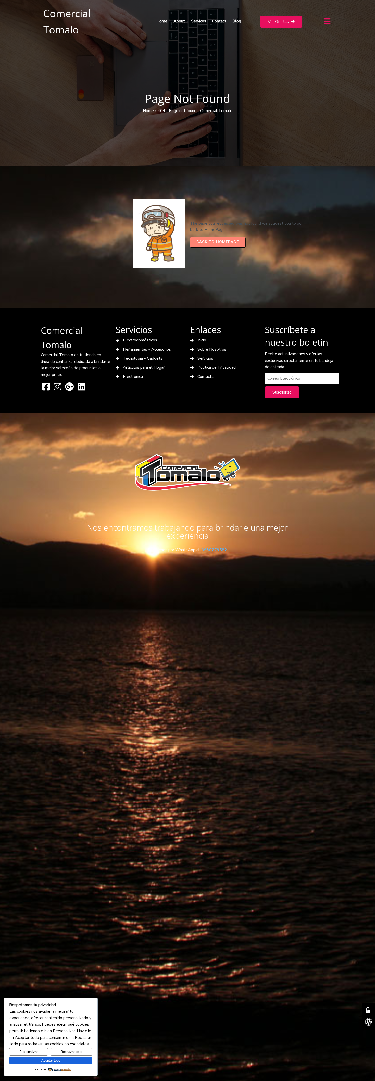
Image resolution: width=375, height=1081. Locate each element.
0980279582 (214, 550)
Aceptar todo (50, 1060)
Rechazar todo (71, 1052)
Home (148, 111)
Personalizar (28, 1052)
